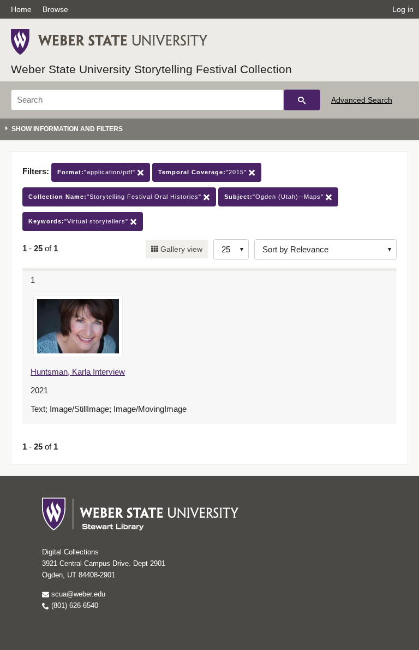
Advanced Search (361, 100)
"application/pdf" (97, 172)
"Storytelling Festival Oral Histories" (115, 196)
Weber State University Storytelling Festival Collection (151, 69)
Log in (403, 9)
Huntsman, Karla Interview (78, 371)
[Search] (302, 100)
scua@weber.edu (77, 594)
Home (21, 9)
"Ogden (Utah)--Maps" (275, 196)
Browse (55, 9)
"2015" (203, 172)
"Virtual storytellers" (79, 221)
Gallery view (180, 249)
